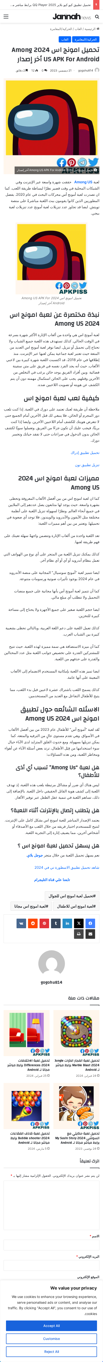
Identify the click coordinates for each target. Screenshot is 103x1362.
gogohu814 (85, 70)
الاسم (94, 1236)
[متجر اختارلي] (72, 16)
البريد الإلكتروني (87, 1256)
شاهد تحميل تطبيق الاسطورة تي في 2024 (66, 867)
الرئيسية (91, 29)
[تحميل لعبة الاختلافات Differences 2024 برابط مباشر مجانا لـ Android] (27, 1033)
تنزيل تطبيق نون (87, 465)
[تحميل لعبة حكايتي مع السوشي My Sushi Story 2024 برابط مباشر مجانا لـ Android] (76, 1106)
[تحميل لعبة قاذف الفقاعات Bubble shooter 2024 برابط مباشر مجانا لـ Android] (27, 1106)
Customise (51, 1339)
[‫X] (79, 923)
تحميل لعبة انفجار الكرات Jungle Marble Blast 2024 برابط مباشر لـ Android (77, 1065)
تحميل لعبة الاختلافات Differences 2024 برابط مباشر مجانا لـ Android (28, 1065)
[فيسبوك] (90, 923)
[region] (51, 1321)
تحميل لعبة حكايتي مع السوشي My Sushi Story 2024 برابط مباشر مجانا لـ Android (77, 1138)
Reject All (51, 1352)
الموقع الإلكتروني (88, 1277)
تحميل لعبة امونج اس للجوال (71, 895)
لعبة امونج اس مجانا (30, 906)
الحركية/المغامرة (61, 29)
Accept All (51, 1326)
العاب (78, 29)
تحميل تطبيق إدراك (85, 452)
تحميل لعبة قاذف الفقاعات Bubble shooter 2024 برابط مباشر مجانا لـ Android (30, 1138)
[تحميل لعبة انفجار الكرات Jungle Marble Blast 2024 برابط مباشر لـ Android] (76, 1033)
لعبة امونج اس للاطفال (75, 906)
